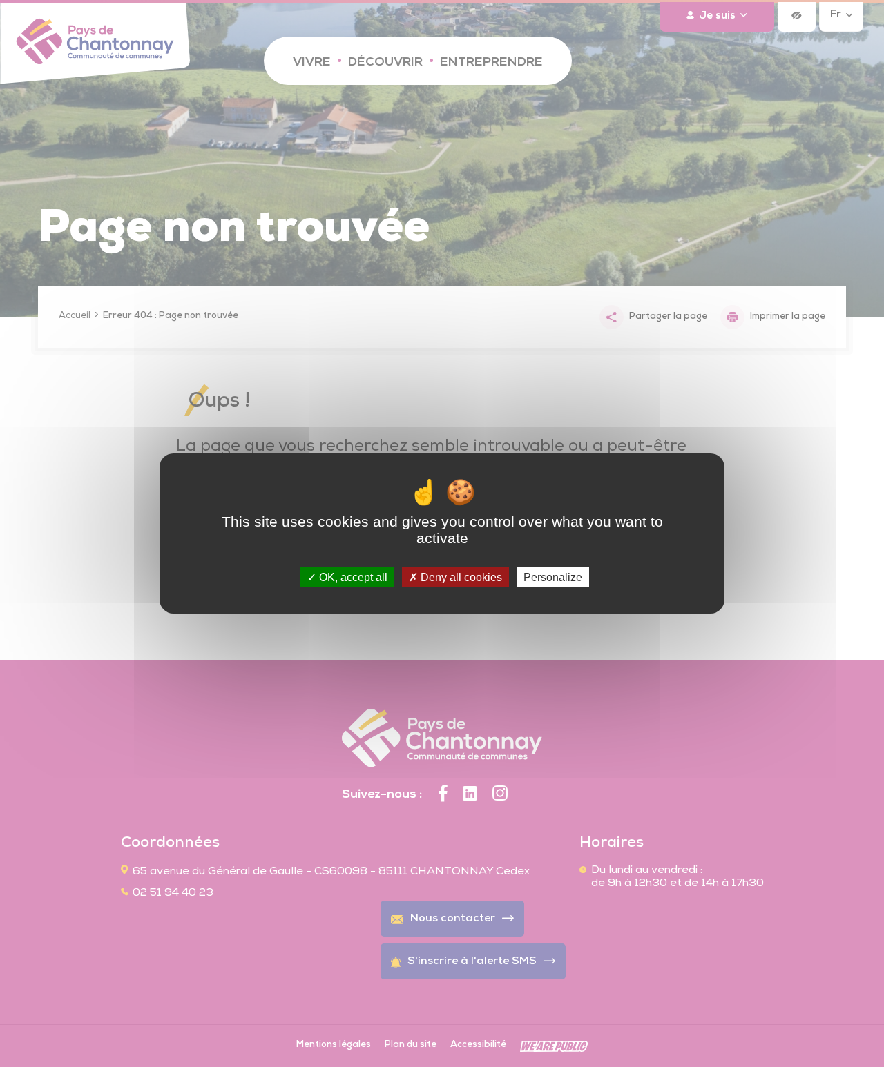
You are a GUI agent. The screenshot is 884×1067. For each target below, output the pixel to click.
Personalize (552, 577)
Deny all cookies (460, 577)
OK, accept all (351, 577)
